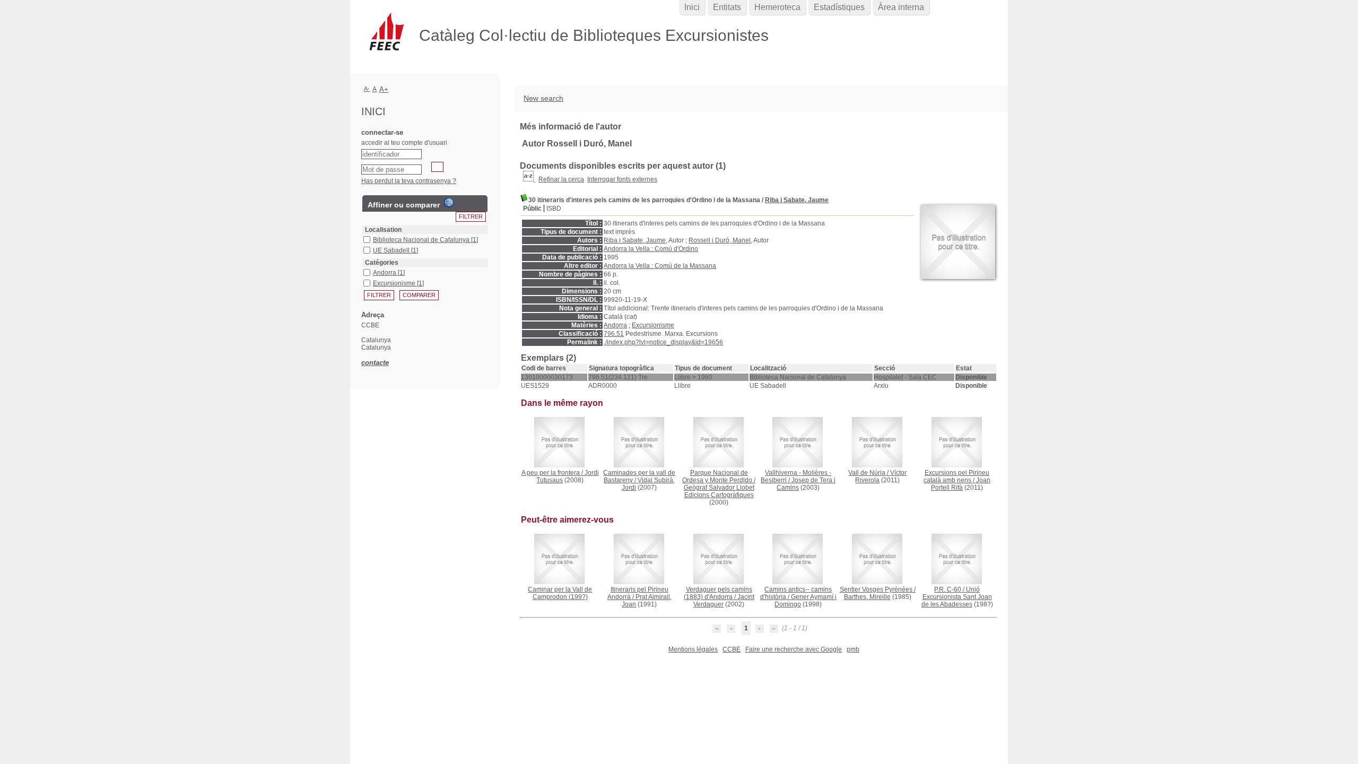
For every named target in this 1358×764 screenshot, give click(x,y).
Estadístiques (839, 7)
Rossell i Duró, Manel (720, 240)
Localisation (383, 229)
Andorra (615, 325)
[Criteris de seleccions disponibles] (529, 179)
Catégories (381, 262)
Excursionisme (653, 325)
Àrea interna (901, 7)
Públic (532, 208)
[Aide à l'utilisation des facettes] (449, 202)
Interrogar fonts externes (622, 179)
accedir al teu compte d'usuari (404, 142)
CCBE (731, 649)
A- (367, 88)
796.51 (614, 333)
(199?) (560, 593)
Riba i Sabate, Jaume (797, 200)
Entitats (727, 7)
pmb (853, 649)
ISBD (553, 208)
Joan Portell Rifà (960, 483)
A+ (383, 89)
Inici (692, 7)
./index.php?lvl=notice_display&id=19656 (663, 342)
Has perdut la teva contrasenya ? (408, 181)
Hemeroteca (777, 7)
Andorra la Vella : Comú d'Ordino (651, 249)
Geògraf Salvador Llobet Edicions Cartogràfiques (719, 491)
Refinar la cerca (561, 179)
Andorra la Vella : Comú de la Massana (660, 266)
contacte (375, 363)
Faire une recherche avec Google (793, 649)
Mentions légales (693, 649)
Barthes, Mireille (867, 597)
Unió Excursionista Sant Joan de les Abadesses (956, 597)
